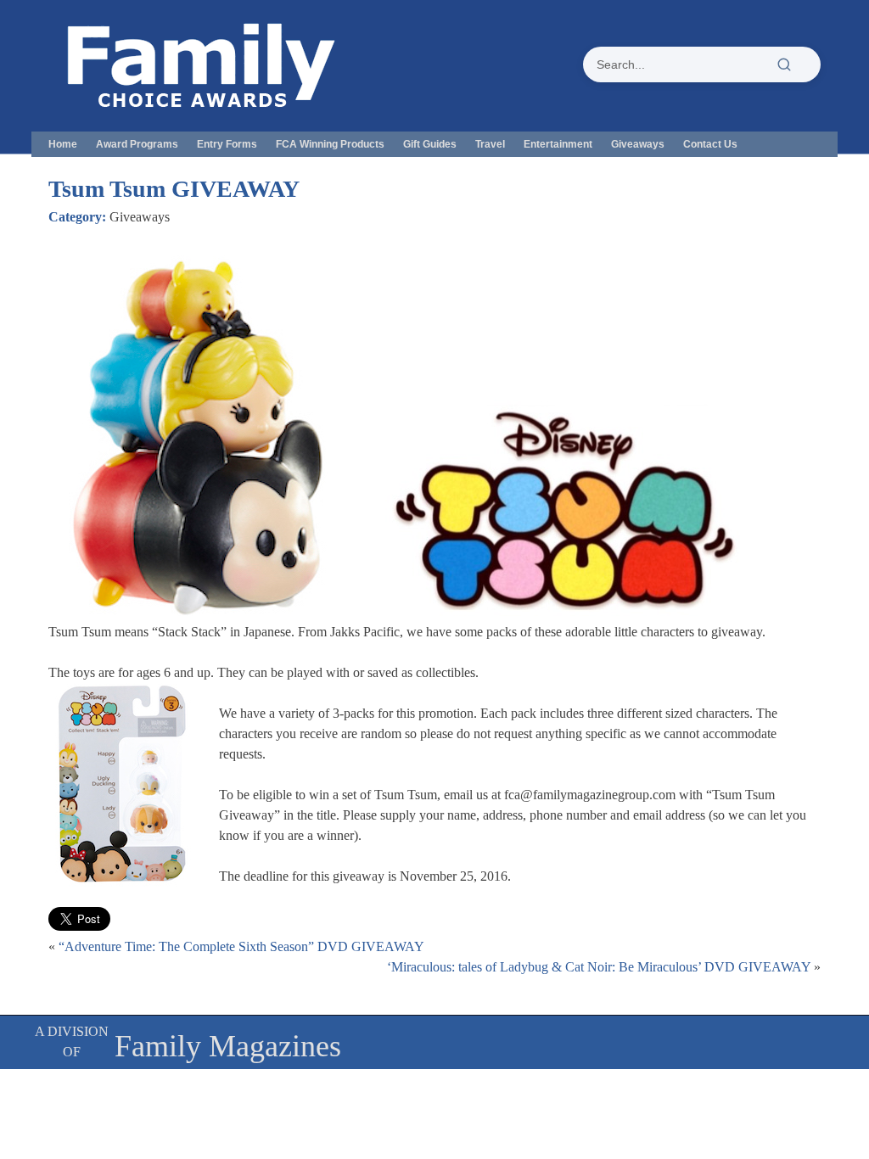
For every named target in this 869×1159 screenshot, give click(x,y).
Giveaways (637, 144)
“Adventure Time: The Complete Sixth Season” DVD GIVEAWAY (241, 946)
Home (62, 144)
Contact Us (710, 144)
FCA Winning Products (330, 144)
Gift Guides (430, 144)
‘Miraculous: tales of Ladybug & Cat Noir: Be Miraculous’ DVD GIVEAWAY (598, 967)
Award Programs (137, 144)
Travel (490, 144)
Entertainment (558, 144)
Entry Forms (227, 144)
